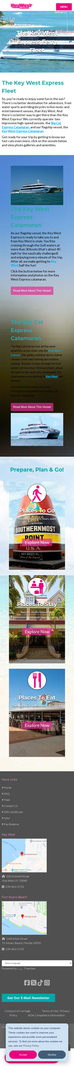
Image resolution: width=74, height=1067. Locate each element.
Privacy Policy (31, 1045)
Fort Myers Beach (14, 897)
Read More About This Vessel (32, 290)
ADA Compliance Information (46, 1015)
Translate (30, 968)
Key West (8, 834)
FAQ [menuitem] (6, 793)
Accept (23, 1054)
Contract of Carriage (17, 1011)
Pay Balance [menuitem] (11, 824)
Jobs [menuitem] (6, 818)
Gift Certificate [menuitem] (13, 812)
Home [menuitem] (7, 787)
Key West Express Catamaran (22, 131)
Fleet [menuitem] (6, 799)
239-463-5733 (14, 886)
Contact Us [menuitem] (10, 805)
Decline (52, 1054)
